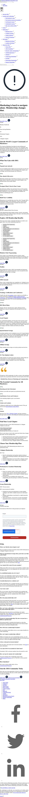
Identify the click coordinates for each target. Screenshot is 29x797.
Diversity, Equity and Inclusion (12, 50)
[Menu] (1, 9)
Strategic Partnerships (10, 62)
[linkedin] (16, 780)
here (12, 604)
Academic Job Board (9, 43)
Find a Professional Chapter (6, 428)
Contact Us (5, 683)
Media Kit (5, 691)
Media (4, 698)
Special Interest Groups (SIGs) (12, 406)
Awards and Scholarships (10, 56)
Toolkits (4, 226)
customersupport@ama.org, (6, 657)
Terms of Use (5, 686)
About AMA (8, 46)
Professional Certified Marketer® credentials (16, 297)
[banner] (14, 83)
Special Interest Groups (7, 233)
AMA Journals (6, 227)
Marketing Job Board (9, 41)
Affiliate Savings (6, 234)
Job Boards (5, 39)
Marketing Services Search (8, 696)
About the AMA (6, 45)
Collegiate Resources (9, 52)
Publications (5, 29)
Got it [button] (1, 796)
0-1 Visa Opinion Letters (8, 236)
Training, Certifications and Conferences (11, 228)
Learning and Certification (8, 16)
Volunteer (7, 54)
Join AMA (5, 5)
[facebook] (16, 726)
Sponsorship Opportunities (11, 60)
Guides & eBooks (9, 35)
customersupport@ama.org (5, 665)
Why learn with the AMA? (11, 25)
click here (11, 613)
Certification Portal (7, 692)
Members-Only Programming (8, 224)
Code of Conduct (6, 688)
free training (10, 295)
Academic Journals (9, 33)
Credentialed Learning (10, 23)
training (15, 296)
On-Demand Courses (9, 22)
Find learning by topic (10, 18)
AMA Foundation (9, 48)
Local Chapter (6, 231)
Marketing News (9, 31)
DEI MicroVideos (6, 230)
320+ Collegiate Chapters (12, 413)
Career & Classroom (9, 37)
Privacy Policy (6, 687)
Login (4, 4)
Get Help (7, 58)
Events (4, 27)
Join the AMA (6, 14)
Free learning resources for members (13, 20)
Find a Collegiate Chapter (5, 429)
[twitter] (16, 753)
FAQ (4, 690)
